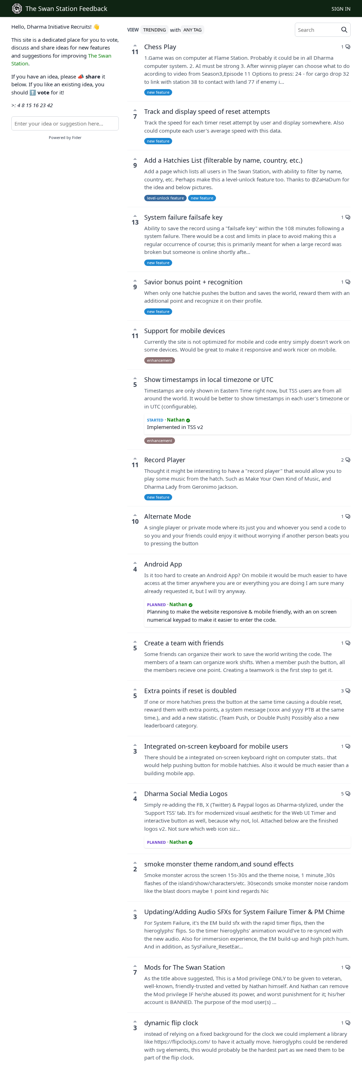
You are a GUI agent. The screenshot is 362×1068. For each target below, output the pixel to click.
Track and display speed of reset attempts (207, 111)
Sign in (341, 8)
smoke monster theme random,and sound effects (219, 864)
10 (135, 521)
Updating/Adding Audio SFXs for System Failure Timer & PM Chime (244, 911)
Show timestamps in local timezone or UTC (208, 379)
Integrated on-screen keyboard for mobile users (216, 746)
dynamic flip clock (171, 1022)
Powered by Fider (65, 137)
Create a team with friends (184, 643)
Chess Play (160, 46)
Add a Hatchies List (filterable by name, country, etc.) (223, 160)
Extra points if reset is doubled (190, 690)
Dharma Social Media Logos (186, 793)
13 (135, 222)
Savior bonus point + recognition (193, 282)
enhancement (159, 360)
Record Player (164, 459)
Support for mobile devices (184, 330)
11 (135, 51)
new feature (158, 92)
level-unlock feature (165, 198)
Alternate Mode (167, 516)
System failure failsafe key (183, 217)
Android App (163, 564)
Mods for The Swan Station (184, 967)
